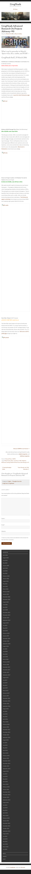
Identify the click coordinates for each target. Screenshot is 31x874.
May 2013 (5, 810)
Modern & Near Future (15, 462)
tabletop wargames (24, 456)
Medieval (24, 460)
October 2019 (6, 617)
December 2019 (6, 612)
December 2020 (6, 596)
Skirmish (23, 867)
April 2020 (5, 609)
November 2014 (6, 763)
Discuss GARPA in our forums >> (21, 448)
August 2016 (6, 708)
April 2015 (5, 750)
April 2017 (5, 688)
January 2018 (6, 664)
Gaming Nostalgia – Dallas (7, 468)
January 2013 (6, 820)
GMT (20, 460)
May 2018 (5, 654)
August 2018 (6, 646)
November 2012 (6, 826)
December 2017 (6, 667)
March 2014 (5, 784)
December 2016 (6, 698)
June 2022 (5, 570)
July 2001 (5, 849)
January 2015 (6, 758)
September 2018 (6, 643)
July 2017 (5, 680)
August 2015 (6, 740)
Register (5, 856)
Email (3, 524)
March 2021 (5, 589)
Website (3, 531)
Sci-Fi (28, 462)
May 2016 (5, 716)
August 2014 (6, 771)
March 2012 (5, 846)
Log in (4, 859)
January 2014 (6, 789)
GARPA (14, 459)
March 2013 (5, 815)
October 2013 (6, 797)
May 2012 (5, 841)
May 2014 (5, 779)
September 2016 (6, 706)
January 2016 (6, 727)
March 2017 (5, 690)
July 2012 (5, 836)
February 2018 (6, 661)
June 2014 (5, 776)
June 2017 (5, 682)
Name (3, 518)
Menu (16, 9)
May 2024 (5, 563)
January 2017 (6, 695)
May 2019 (5, 628)
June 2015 (5, 745)
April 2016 (5, 719)
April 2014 (5, 781)
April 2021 (5, 586)
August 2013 (6, 802)
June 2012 (5, 838)
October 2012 (6, 828)
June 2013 (5, 807)
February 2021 (6, 591)
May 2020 (5, 607)
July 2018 (5, 648)
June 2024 (5, 560)
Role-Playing (23, 462)
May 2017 (5, 685)
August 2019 (6, 622)
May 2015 (5, 747)
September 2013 (6, 799)
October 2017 (6, 672)
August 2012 (6, 833)
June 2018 (5, 651)
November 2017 (6, 669)
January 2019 (6, 635)
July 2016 (5, 711)
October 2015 (6, 734)
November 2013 (6, 794)
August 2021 (6, 581)
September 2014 (6, 768)
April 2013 (5, 812)
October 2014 (6, 766)
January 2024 (6, 565)
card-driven (16, 460)
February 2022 (6, 576)
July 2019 (5, 625)
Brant (12, 460)
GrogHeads (15, 4)
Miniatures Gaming (5, 462)
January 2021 (6, 594)
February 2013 (6, 818)
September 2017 (6, 675)
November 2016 (6, 701)
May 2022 (5, 573)
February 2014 (6, 786)
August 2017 (6, 677)
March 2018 (5, 659)
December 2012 (6, 823)
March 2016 (5, 721)
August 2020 (6, 602)
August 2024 (6, 557)
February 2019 (6, 633)
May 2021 (5, 583)
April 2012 (5, 844)
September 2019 (6, 620)
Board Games (8, 460)
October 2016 (6, 703)
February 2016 (6, 724)
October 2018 (6, 641)
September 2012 (6, 831)
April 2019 (5, 630)
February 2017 (6, 693)
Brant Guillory (18, 34)
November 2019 (6, 615)
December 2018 (6, 638)
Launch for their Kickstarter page (21, 95)
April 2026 (5, 555)
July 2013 (5, 805)
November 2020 (6, 599)
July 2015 (5, 742)
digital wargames (23, 454)
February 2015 (6, 755)
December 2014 (6, 760)
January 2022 (6, 578)
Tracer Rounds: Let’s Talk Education (23, 468)
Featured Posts (9, 459)
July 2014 (5, 773)
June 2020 (5, 604)
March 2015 (5, 753)
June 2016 (5, 714)
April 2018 (5, 656)
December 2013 (6, 792)
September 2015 (6, 737)
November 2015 (6, 732)
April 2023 (5, 568)
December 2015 (6, 729)
